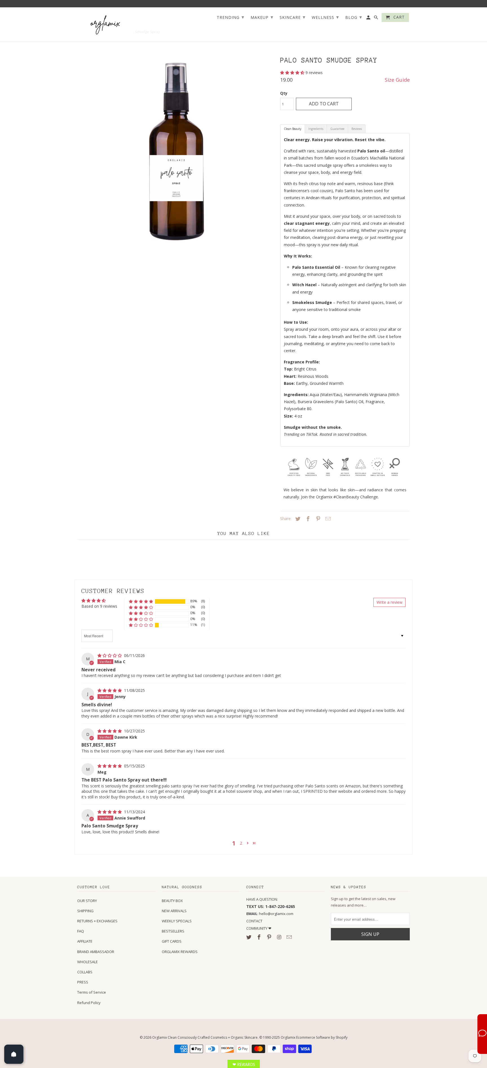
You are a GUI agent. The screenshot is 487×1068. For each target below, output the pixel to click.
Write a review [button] (389, 602)
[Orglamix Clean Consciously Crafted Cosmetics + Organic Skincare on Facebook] (259, 937)
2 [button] (241, 843)
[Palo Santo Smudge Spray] (176, 151)
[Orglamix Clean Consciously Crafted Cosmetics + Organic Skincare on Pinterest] (270, 937)
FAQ (80, 931)
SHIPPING (85, 910)
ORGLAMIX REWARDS (180, 951)
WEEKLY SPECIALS (177, 920)
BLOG (353, 17)
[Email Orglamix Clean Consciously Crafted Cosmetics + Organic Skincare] (290, 937)
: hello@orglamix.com (269, 913)
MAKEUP (262, 17)
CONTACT (254, 920)
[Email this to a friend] (327, 518)
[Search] (376, 18)
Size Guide (397, 79)
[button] (293, 72)
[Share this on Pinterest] (317, 518)
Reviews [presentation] (356, 129)
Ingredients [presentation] (315, 129)
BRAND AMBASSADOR (95, 951)
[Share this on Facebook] (307, 518)
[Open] (13, 1054)
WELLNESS (325, 17)
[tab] (292, 128)
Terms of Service (91, 992)
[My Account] (368, 18)
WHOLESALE (87, 961)
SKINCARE (293, 17)
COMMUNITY (257, 928)
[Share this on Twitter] (297, 518)
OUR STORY (87, 900)
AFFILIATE (84, 941)
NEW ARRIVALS (174, 910)
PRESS (82, 982)
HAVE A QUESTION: (262, 899)
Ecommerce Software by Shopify (321, 1037)
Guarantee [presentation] (337, 129)
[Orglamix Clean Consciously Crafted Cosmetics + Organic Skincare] (105, 24)
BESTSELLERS (173, 931)
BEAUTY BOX (172, 900)
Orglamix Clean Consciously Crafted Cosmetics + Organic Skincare (205, 1037)
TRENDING (230, 17)
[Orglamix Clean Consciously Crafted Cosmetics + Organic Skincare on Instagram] (279, 937)
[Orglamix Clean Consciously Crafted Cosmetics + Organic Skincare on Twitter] (249, 937)
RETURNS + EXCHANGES (97, 920)
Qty (283, 93)
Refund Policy (89, 1002)
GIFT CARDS (171, 941)
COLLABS (84, 971)
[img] (110, 655)
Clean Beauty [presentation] (292, 129)
